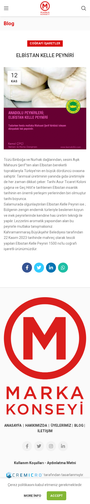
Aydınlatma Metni (61, 463)
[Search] (84, 8)
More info (32, 496)
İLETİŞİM (45, 431)
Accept (56, 496)
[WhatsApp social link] (63, 268)
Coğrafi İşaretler (45, 43)
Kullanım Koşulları (29, 463)
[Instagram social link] (51, 446)
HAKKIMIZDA (36, 425)
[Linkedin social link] (51, 268)
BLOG (79, 425)
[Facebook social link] (27, 268)
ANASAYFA (13, 425)
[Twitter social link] (39, 268)
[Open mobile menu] (6, 8)
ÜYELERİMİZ (61, 425)
